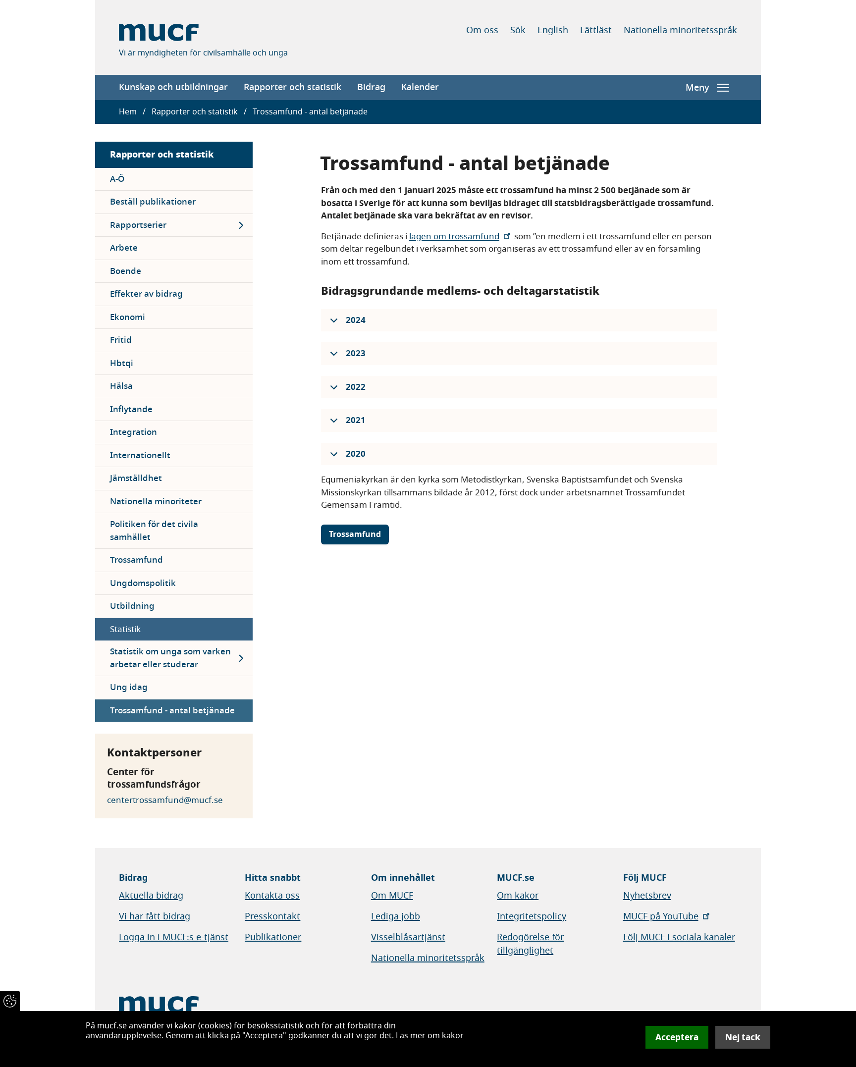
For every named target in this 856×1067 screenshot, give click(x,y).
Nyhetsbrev (647, 895)
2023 (356, 353)
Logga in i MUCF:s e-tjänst (173, 937)
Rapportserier (138, 225)
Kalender (420, 87)
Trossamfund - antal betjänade (172, 710)
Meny (697, 87)
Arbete (124, 248)
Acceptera (676, 1037)
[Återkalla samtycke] (10, 1001)
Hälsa (121, 386)
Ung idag (129, 687)
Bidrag (371, 87)
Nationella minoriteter (156, 501)
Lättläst (596, 30)
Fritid (121, 340)
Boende (125, 271)
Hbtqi (121, 363)
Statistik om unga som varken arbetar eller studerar (170, 658)
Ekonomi (127, 317)
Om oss (482, 30)
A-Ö (117, 179)
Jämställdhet (136, 478)
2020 (356, 454)
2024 (356, 320)
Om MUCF (392, 895)
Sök (518, 30)
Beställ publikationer (153, 202)
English (552, 30)
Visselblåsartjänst (408, 937)
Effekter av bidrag (146, 294)
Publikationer (273, 937)
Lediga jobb (395, 916)
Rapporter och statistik (292, 87)
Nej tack (742, 1037)
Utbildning (132, 606)
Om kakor (517, 895)
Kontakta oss (272, 895)
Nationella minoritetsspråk (680, 30)
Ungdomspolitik (143, 583)
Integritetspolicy (531, 916)
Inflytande (131, 409)
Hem (128, 112)
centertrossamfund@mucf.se (165, 800)
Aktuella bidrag (151, 895)
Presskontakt (272, 916)
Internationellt (140, 455)
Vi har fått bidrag (154, 916)
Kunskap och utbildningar (173, 87)
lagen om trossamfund (454, 236)
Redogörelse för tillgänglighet (530, 944)
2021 (356, 420)
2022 (356, 387)
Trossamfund (136, 560)
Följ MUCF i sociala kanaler (679, 937)
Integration (133, 432)
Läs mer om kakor (430, 1036)
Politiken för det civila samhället (154, 530)
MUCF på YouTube (660, 916)
